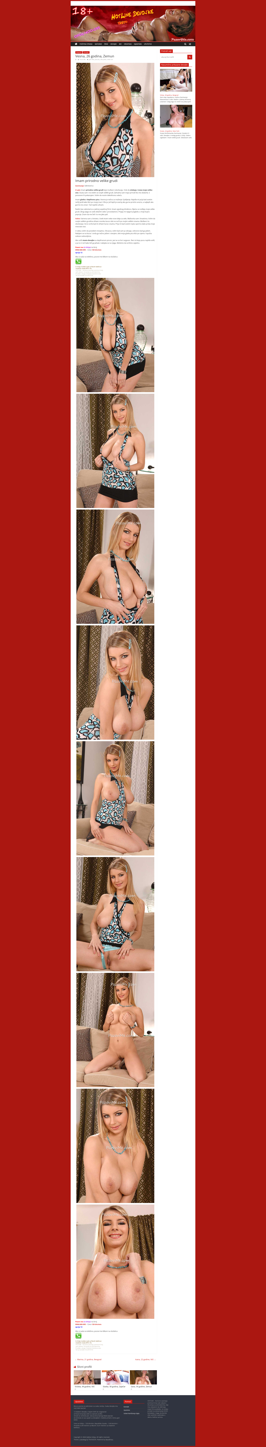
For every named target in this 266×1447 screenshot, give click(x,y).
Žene (106, 44)
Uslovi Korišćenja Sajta (131, 1413)
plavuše (97, 59)
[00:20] (75, 1389)
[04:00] (103, 1389)
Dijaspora (138, 44)
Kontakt (126, 1407)
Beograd (78, 52)
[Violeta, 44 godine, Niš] (87, 1371)
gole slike (91, 59)
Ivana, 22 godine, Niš (145, 1359)
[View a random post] (190, 44)
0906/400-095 (80, 250)
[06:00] (76, 59)
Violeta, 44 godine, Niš (84, 1386)
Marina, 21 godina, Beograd (88, 1359)
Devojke (113, 44)
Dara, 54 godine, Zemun (141, 1386)
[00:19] (131, 1389)
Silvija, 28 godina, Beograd (169, 95)
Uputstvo (148, 44)
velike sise (110, 59)
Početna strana (86, 44)
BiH (120, 44)
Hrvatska (128, 44)
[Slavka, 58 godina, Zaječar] (115, 1371)
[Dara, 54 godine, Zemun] (143, 1371)
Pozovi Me (83, 59)
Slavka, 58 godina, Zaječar (114, 1386)
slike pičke (103, 59)
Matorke (98, 44)
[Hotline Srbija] (133, 7)
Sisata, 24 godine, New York (169, 131)
